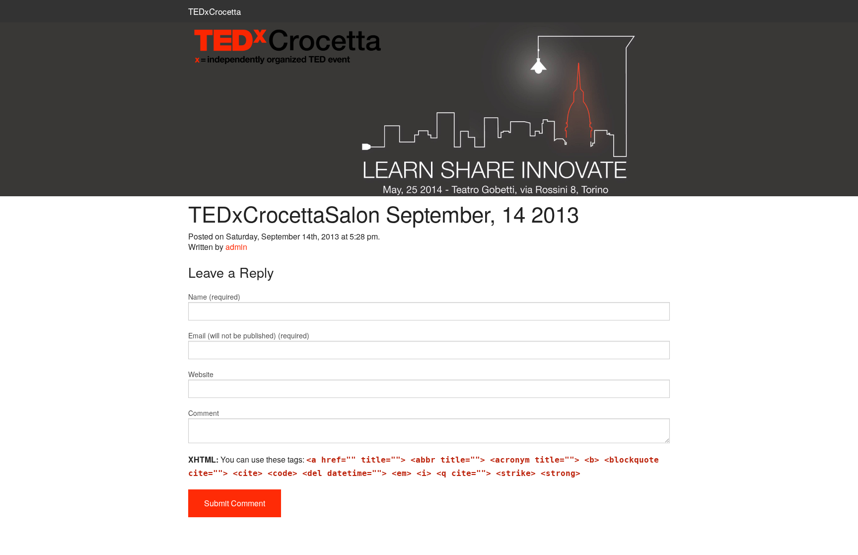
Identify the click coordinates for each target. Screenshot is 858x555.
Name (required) (214, 297)
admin (236, 246)
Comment (203, 413)
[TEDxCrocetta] (429, 47)
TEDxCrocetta (214, 11)
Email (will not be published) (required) (248, 335)
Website (201, 374)
